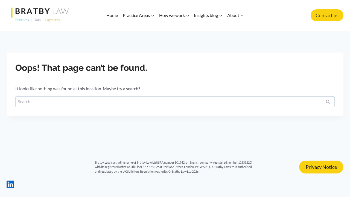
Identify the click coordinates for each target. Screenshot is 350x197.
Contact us (327, 15)
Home (112, 15)
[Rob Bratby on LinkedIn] (10, 186)
